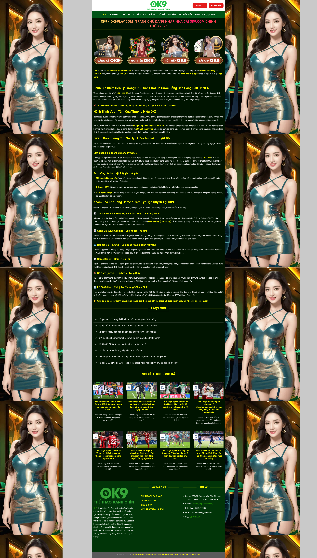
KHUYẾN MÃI (185, 14)
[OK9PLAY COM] (158, 5)
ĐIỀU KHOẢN (146, 505)
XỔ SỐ (161, 14)
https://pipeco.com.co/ (203, 504)
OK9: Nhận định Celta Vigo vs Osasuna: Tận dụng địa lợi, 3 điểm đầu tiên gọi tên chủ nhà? (175, 454)
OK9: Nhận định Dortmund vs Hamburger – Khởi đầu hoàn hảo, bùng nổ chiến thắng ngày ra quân (141, 406)
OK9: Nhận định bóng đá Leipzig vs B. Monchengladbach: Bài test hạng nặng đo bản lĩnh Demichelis (209, 407)
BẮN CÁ (141, 14)
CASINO (113, 14)
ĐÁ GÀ (152, 14)
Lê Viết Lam (195, 517)
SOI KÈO (172, 14)
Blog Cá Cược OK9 (205, 14)
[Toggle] (95, 319)
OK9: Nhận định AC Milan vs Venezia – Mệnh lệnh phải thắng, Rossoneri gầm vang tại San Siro (108, 454)
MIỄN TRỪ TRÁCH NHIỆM (152, 509)
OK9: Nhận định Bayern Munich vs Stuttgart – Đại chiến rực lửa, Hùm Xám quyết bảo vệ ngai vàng (142, 454)
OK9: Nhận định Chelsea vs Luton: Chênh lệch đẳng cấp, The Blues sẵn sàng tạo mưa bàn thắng (208, 454)
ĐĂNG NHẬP (216, 5)
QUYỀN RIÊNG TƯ (149, 500)
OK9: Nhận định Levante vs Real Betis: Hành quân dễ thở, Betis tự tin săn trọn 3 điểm (175, 406)
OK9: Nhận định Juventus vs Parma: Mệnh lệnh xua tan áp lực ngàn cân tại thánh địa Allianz (108, 406)
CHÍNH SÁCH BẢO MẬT (151, 496)
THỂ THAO (126, 14)
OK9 (104, 14)
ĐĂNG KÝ (200, 5)
